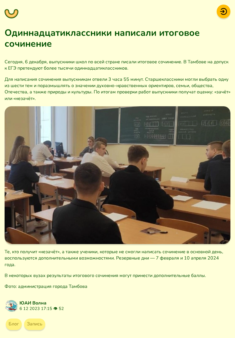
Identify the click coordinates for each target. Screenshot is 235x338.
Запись (34, 324)
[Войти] (223, 11)
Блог (14, 324)
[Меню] (11, 11)
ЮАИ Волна (32, 303)
